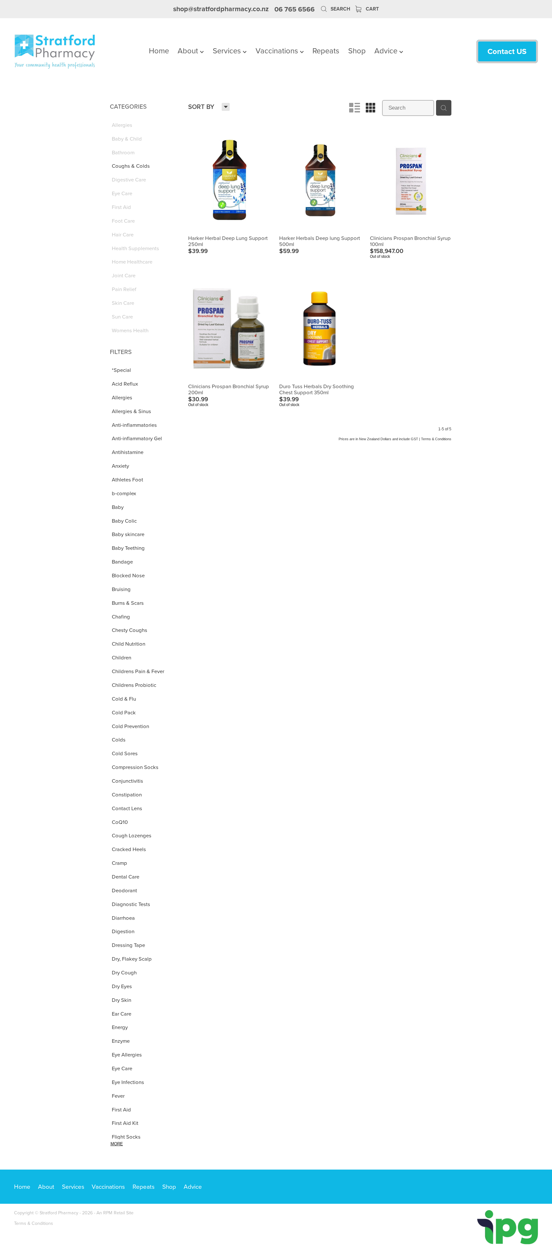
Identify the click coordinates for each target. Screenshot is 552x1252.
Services (228, 50)
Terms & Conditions (33, 1223)
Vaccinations (278, 50)
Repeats (325, 50)
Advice (386, 50)
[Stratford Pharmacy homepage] (66, 51)
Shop (357, 50)
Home (159, 50)
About (189, 50)
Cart (371, 8)
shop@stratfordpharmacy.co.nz (221, 9)
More (117, 1143)
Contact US (506, 51)
